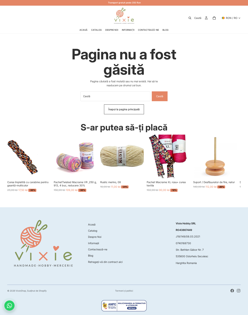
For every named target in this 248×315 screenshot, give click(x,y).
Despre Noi (94, 236)
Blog (90, 255)
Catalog (92, 230)
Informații (93, 243)
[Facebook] (232, 290)
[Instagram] (238, 290)
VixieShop (21, 290)
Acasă (91, 224)
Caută (159, 96)
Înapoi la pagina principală (124, 109)
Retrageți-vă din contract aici (105, 261)
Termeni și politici (124, 290)
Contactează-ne (97, 249)
